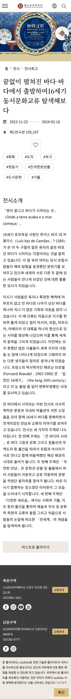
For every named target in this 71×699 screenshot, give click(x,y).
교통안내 (59, 590)
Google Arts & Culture (28, 607)
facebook (6, 607)
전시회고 (31, 68)
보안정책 (62, 682)
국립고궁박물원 (30, 6)
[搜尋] (64, 5)
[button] (5, 6)
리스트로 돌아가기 (36, 547)
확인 (61, 692)
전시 (16, 68)
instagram (13, 607)
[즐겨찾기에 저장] (35, 145)
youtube (21, 607)
